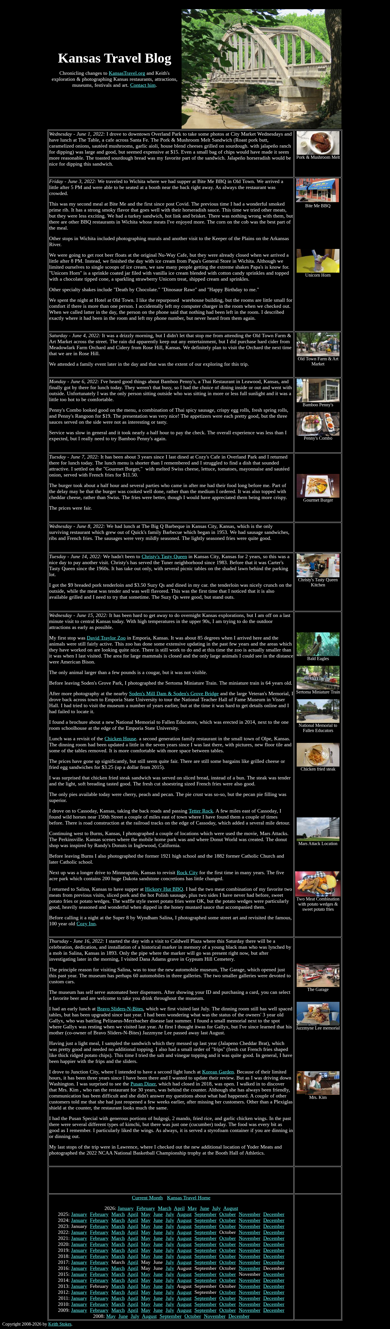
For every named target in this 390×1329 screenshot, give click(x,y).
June (204, 1208)
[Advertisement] (171, 1180)
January (126, 1208)
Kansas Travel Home (188, 1198)
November (249, 1214)
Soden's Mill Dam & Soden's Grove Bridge (174, 693)
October (227, 1214)
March (164, 1208)
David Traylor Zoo (106, 638)
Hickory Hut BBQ (164, 889)
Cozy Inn (86, 923)
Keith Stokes (59, 1324)
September (205, 1214)
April (179, 1208)
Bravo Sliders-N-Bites (120, 1009)
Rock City (187, 872)
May (192, 1208)
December (273, 1214)
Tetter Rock (201, 811)
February (145, 1208)
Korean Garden (218, 1072)
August (230, 1208)
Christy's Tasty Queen (164, 556)
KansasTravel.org (127, 73)
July (216, 1208)
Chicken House (120, 738)
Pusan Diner (143, 1084)
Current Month (147, 1198)
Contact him (143, 85)
